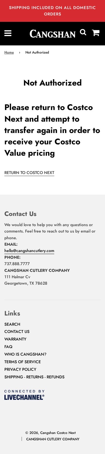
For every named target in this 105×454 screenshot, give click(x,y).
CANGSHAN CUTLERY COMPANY (52, 439)
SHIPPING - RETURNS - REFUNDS (34, 377)
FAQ (8, 347)
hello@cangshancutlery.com (29, 250)
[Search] (83, 33)
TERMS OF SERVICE (22, 362)
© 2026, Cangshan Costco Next (50, 432)
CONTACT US (16, 331)
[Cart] (96, 33)
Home (9, 52)
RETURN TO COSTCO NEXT (29, 172)
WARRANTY (15, 339)
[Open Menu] (8, 33)
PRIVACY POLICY (20, 369)
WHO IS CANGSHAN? (25, 354)
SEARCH (12, 324)
